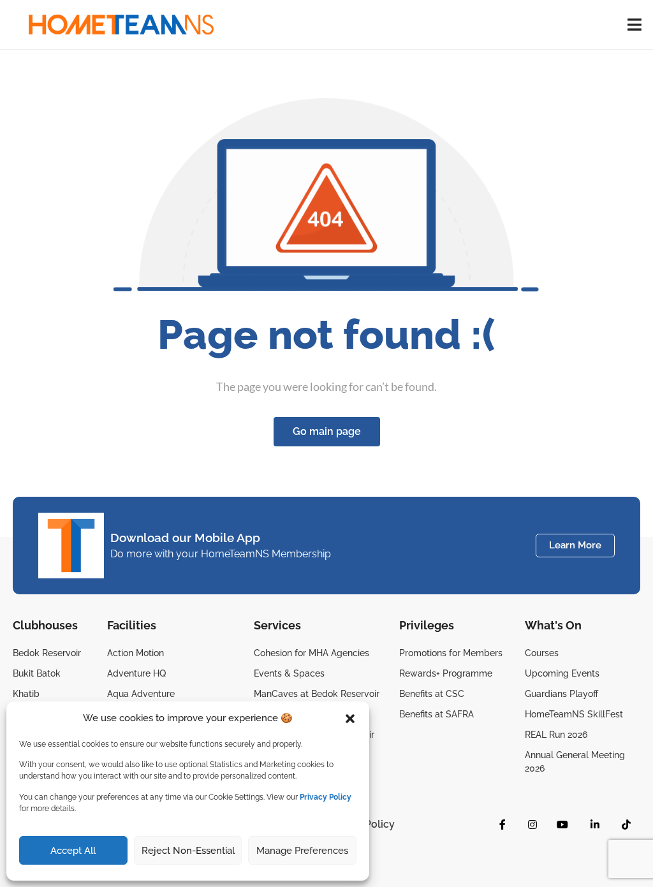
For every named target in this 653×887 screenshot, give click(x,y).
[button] (350, 718)
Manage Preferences (302, 850)
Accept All (73, 850)
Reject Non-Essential (188, 850)
